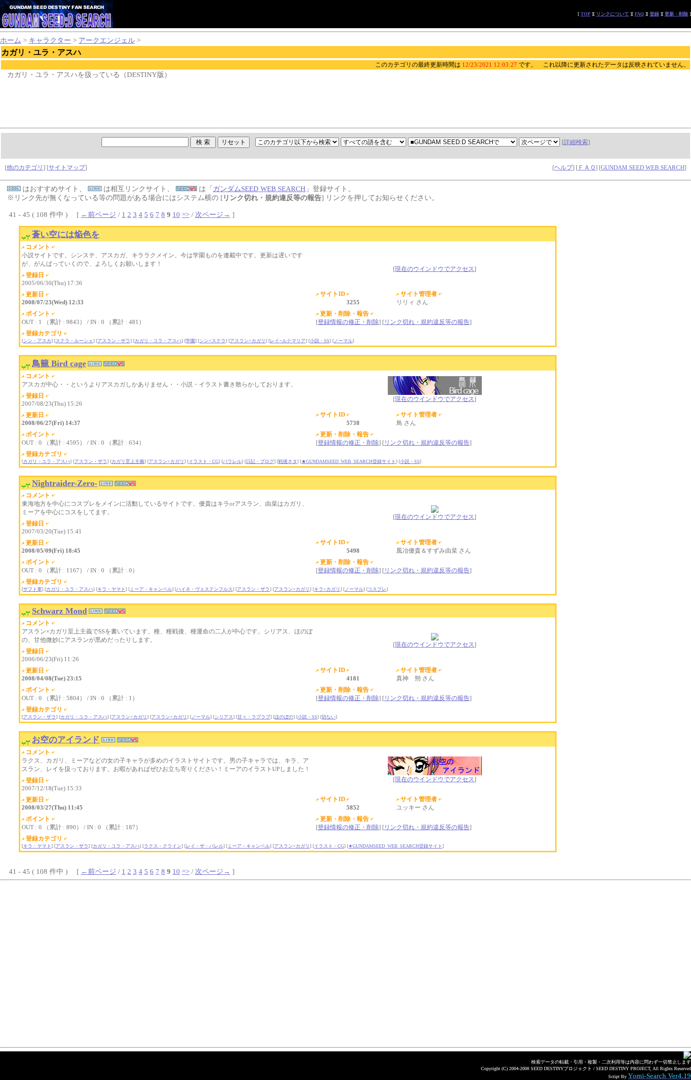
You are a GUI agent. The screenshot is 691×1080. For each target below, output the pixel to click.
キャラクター (50, 40)
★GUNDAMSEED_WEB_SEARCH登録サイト (348, 461)
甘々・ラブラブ (253, 716)
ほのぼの (284, 716)
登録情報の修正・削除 (348, 321)
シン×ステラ (212, 340)
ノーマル (343, 340)
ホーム (10, 40)
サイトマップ (66, 167)
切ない (329, 716)
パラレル (232, 461)
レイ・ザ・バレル (204, 846)
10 (176, 214)
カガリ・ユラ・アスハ (157, 340)
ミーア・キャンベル (151, 589)
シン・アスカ (37, 340)
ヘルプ (563, 167)
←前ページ (98, 214)
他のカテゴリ (25, 167)
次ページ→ (212, 214)
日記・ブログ (260, 461)
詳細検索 (576, 142)
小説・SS (320, 340)
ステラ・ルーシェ (74, 340)
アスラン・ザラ (113, 340)
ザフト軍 (32, 589)
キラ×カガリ (327, 589)
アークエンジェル (107, 40)
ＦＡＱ (587, 167)
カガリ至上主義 (127, 461)
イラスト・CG (203, 461)
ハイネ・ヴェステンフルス (204, 589)
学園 (190, 340)
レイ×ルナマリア (288, 340)
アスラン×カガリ (248, 340)
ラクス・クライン (162, 846)
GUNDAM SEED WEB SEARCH (642, 167)
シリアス (223, 716)
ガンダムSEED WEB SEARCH (259, 189)
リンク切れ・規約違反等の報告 (427, 321)
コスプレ (377, 589)
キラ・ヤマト (111, 589)
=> (185, 214)
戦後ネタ (287, 461)
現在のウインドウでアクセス (434, 268)
